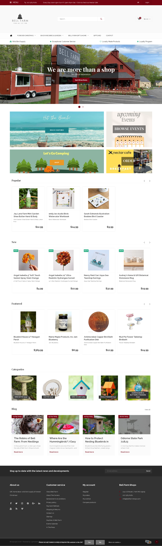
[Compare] (138, 2)
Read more (18, 452)
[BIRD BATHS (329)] (24, 388)
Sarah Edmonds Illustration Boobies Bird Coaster (96, 215)
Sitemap (49, 517)
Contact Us (50, 513)
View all (147, 410)
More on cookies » (115, 542)
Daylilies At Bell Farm (54, 520)
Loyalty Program (145, 41)
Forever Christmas (25, 35)
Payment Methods (52, 506)
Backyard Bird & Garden (51, 35)
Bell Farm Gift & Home (77, 35)
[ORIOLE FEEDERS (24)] (109, 388)
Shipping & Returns (53, 509)
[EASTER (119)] (52, 388)
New (14, 242)
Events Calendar (52, 524)
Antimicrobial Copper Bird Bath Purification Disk (98, 338)
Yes (89, 542)
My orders (86, 495)
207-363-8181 (32, 2)
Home (11, 36)
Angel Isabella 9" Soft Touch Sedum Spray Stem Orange (27, 276)
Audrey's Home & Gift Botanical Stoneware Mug (133, 276)
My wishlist (87, 499)
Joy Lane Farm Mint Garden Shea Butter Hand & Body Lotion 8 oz (26, 215)
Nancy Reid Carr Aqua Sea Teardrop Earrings (96, 276)
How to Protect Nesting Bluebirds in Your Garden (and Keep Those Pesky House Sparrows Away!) (98, 440)
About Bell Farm (52, 492)
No (100, 542)
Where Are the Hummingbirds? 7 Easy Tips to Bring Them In (63, 440)
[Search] (101, 19)
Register (86, 492)
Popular (16, 180)
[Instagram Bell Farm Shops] (22, 503)
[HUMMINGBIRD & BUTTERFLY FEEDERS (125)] (137, 388)
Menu (15, 2)
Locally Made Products (111, 41)
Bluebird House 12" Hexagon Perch (27, 338)
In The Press (50, 527)
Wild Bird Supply (18, 41)
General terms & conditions (55, 499)
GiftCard (97, 35)
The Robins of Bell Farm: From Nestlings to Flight (26, 440)
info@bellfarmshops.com (132, 499)
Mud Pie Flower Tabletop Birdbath (130, 338)
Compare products (89, 502)
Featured (17, 303)
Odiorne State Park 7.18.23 (132, 440)
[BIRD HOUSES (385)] (81, 388)
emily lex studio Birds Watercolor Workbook (59, 215)
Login (147, 2)
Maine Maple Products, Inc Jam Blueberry (63, 338)
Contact (109, 35)
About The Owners (53, 495)
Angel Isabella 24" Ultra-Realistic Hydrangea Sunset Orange (62, 277)
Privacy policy (51, 502)
